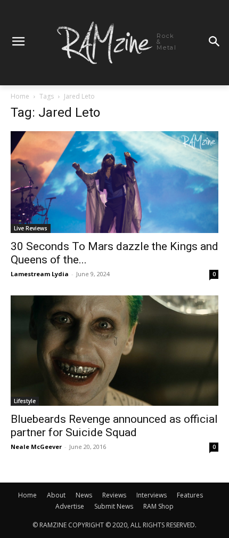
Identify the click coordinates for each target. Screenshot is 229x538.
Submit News (113, 506)
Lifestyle (25, 401)
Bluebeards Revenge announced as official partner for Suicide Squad (114, 426)
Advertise (69, 506)
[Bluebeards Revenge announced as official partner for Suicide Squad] (114, 350)
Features (190, 495)
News (84, 495)
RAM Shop (158, 506)
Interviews (151, 495)
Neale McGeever (36, 447)
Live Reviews (30, 228)
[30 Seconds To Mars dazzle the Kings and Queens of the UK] (114, 182)
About (56, 495)
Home (20, 96)
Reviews (114, 495)
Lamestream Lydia (40, 274)
